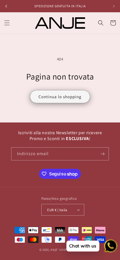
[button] (7, 23)
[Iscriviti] (102, 153)
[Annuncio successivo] (114, 6)
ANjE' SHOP (59, 250)
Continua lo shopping (60, 96)
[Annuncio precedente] (6, 6)
